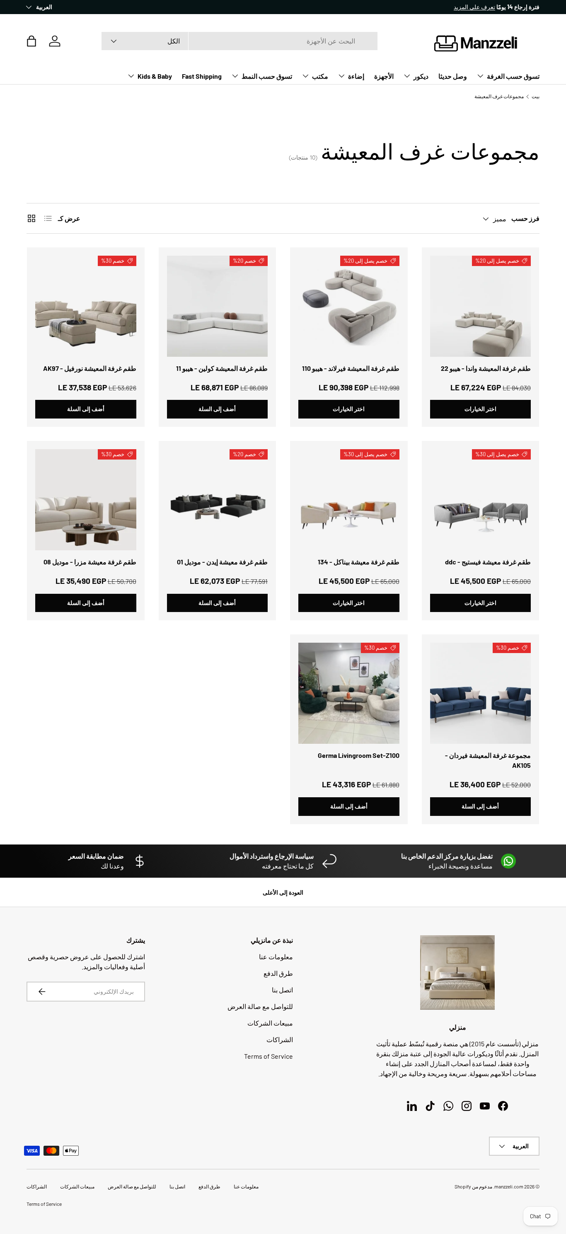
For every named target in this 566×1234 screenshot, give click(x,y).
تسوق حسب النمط (267, 76)
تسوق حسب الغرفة (513, 76)
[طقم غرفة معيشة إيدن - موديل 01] (217, 499)
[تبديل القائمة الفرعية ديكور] (407, 76)
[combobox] (239, 41)
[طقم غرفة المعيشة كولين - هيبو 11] (217, 306)
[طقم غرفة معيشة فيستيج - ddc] (480, 499)
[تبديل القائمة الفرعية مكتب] (305, 76)
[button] (31, 41)
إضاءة (356, 76)
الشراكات (279, 1039)
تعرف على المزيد (474, 6)
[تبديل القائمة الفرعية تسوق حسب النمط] (235, 76)
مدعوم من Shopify (473, 1186)
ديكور (421, 76)
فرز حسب (525, 218)
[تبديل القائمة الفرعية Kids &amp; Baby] (131, 76)
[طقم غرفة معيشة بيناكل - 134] (348, 499)
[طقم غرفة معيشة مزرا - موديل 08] (85, 499)
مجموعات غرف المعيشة (499, 96)
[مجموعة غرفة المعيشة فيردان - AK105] (480, 693)
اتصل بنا (282, 990)
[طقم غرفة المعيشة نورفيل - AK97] (85, 306)
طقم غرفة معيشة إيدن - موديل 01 (222, 562)
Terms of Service (268, 1056)
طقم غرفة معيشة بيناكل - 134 (358, 562)
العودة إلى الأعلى (283, 892)
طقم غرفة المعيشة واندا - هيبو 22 (486, 368)
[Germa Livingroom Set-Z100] (348, 693)
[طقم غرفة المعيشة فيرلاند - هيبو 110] (348, 306)
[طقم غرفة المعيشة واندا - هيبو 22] (480, 306)
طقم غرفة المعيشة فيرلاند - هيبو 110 (350, 368)
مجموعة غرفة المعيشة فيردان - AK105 (488, 760)
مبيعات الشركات (270, 1023)
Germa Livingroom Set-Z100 (358, 755)
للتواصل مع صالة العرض (260, 1006)
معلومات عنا (276, 957)
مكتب (320, 76)
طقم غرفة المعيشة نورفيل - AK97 (89, 368)
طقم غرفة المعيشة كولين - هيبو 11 (222, 368)
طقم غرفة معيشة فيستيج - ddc (488, 562)
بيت (535, 96)
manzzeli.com (508, 1186)
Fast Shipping (202, 76)
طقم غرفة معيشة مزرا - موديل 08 (90, 562)
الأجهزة (384, 76)
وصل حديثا (452, 76)
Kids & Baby (155, 76)
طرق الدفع (278, 973)
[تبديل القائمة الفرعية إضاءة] (341, 76)
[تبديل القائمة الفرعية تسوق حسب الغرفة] (480, 76)
